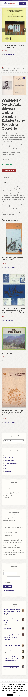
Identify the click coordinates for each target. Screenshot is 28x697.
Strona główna (7, 67)
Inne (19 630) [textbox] (13, 440)
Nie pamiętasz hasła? (9, 590)
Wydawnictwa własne (11, 463)
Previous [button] (3, 30)
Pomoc (7, 465)
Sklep (6, 455)
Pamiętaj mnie (8, 582)
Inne (14, 67)
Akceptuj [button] (10, 695)
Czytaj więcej (17, 695)
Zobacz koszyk (7, 592)
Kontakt (7, 468)
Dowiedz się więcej (7, 320)
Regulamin (8, 471)
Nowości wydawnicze (10, 460)
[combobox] (14, 440)
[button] (24, 78)
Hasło (5, 578)
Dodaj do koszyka (9, 54)
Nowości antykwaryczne (11, 458)
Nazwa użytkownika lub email (10, 570)
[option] (14, 31)
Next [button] (24, 30)
